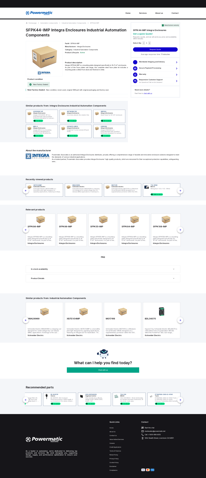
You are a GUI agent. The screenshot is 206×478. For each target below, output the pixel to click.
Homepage (33, 23)
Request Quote (155, 49)
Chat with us (103, 370)
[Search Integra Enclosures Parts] (37, 158)
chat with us (148, 93)
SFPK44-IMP (94, 23)
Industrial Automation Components (74, 23)
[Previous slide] (26, 191)
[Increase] (149, 43)
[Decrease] (143, 43)
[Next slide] (180, 191)
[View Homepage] (39, 13)
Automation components (49, 23)
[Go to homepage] (51, 439)
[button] (155, 62)
